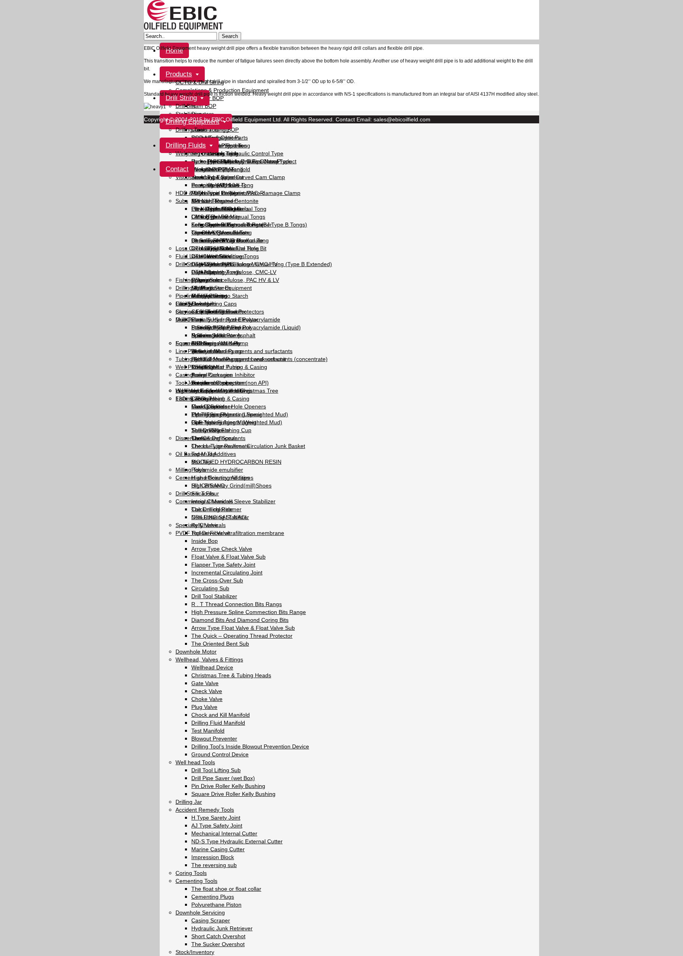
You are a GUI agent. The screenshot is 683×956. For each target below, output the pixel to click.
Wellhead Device (212, 667)
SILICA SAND (208, 485)
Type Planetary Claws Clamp (243, 161)
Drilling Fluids (186, 145)
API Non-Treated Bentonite (224, 201)
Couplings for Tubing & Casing (229, 367)
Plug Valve (204, 707)
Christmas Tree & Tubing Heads (231, 675)
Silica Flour (205, 493)
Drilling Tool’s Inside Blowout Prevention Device (250, 746)
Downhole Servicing (200, 912)
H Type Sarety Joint (215, 817)
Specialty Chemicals (200, 525)
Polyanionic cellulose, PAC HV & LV (235, 280)
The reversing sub (214, 865)
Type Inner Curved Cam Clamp (246, 177)
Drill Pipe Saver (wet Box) (223, 778)
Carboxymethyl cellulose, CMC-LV (233, 272)
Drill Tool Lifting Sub (216, 770)
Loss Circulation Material (206, 248)
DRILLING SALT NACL (219, 517)
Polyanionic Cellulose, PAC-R (227, 193)
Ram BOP (203, 106)
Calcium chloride (212, 509)
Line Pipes (188, 351)
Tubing (183, 359)
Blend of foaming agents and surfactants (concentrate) (259, 359)
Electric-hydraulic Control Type (245, 153)
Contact (177, 169)
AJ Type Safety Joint (216, 825)
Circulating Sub (210, 588)
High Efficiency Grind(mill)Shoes (231, 485)
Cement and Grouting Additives (214, 477)
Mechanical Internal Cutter (224, 833)
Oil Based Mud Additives (205, 454)
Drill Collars (189, 319)
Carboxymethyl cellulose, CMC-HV (234, 264)
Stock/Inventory (194, 952)
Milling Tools (190, 470)
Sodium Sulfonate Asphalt (223, 335)
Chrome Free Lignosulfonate (227, 240)
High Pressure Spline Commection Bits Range (248, 612)
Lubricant (203, 398)
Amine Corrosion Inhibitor (223, 375)
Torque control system (219, 383)
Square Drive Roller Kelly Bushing (233, 794)
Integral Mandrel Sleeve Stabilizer (233, 501)
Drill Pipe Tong (225, 169)
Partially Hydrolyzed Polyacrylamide (235, 319)
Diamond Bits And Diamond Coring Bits (240, 620)
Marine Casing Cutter (218, 849)
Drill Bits (185, 106)
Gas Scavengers (196, 303)
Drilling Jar (188, 802)
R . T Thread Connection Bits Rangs (236, 604)
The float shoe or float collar (226, 889)
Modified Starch (210, 288)
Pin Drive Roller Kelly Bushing (228, 786)
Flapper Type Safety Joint (223, 564)
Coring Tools (191, 873)
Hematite (202, 169)
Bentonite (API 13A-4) (218, 185)
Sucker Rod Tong (228, 145)
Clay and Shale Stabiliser (206, 311)
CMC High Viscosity (215, 216)
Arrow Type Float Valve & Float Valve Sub (243, 628)
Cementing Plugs (212, 897)
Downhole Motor (196, 651)
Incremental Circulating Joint (226, 572)
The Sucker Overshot (218, 944)
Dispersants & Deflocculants (210, 438)
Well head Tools (195, 762)
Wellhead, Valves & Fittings (209, 659)
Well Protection (194, 367)
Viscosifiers (189, 177)
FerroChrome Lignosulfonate (227, 224)
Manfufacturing (210, 130)
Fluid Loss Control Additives (210, 256)
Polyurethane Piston (216, 904)
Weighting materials (200, 153)
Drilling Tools (191, 130)
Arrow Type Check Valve (221, 549)
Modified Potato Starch (219, 296)
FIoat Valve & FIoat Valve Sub (228, 557)
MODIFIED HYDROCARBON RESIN (236, 462)
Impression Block (212, 857)
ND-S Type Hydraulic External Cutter (237, 841)
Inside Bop (204, 541)
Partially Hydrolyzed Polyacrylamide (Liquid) (246, 327)
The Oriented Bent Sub (220, 643)
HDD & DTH (190, 193)
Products (179, 74)
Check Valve (206, 691)
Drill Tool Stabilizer (214, 596)
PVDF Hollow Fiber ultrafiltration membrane (229, 533)
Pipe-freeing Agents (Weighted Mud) (236, 422)
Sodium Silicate (210, 430)
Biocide (200, 383)
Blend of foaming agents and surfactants (241, 351)
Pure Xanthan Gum (215, 209)
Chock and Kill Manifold (220, 715)
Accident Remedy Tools (204, 810)
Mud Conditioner (212, 406)
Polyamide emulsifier (217, 470)
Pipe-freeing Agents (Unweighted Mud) (239, 414)
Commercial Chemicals (204, 501)
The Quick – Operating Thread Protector (241, 636)
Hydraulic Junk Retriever (222, 928)
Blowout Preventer (214, 738)
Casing (184, 375)
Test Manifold (208, 730)
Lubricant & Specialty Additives (213, 390)
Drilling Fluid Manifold (218, 723)
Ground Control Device (220, 754)
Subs (181, 201)
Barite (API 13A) (211, 161)
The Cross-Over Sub (217, 580)
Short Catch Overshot (218, 936)
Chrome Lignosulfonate (220, 232)
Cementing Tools (196, 881)
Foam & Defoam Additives (207, 343)
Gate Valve (205, 683)
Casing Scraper (210, 920)
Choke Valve (207, 699)
